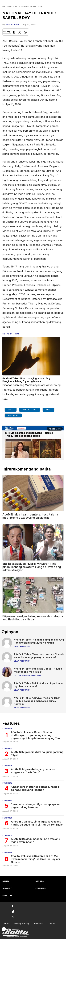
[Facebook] (14, 32)
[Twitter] (19, 32)
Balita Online (13, 24)
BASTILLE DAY (29, 410)
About (7, 923)
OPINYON (7, 895)
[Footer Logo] (15, 932)
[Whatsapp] (25, 32)
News (48, 410)
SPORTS (39, 881)
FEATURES (40, 888)
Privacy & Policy (21, 923)
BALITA (5, 881)
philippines (13, 415)
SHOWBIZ (7, 888)
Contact (51, 923)
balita (10, 410)
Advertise (38, 923)
